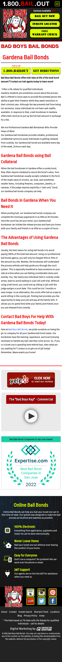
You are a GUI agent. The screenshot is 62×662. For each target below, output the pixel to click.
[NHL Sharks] (30, 592)
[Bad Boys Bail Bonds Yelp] (30, 601)
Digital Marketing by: (23, 629)
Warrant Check (41, 612)
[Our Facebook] (53, 601)
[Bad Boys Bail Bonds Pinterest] (53, 592)
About (4, 612)
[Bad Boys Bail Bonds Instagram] (42, 592)
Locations (55, 612)
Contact (13, 612)
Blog (19, 615)
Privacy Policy (30, 615)
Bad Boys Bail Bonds (18, 329)
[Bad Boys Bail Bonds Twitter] (42, 601)
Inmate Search (25, 612)
